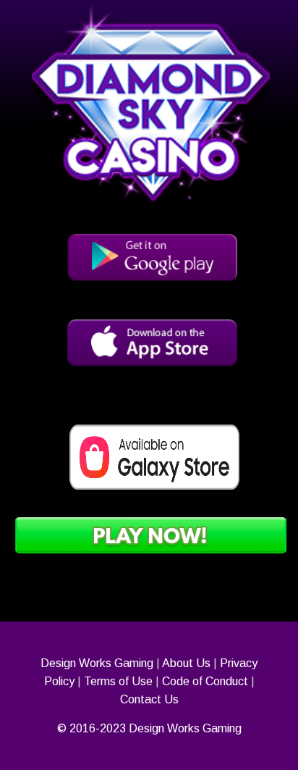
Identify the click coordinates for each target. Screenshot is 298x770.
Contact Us (149, 699)
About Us (186, 663)
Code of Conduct (205, 681)
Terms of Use (118, 681)
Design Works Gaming (97, 663)
